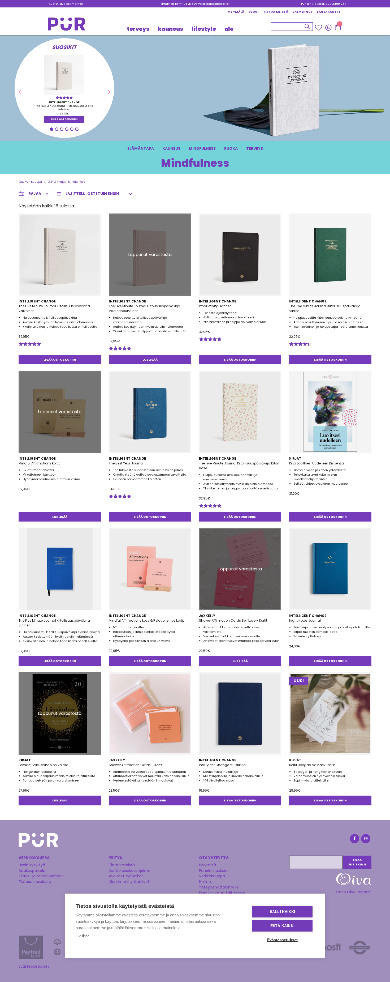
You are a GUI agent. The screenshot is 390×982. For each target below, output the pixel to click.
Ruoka (231, 148)
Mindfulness (202, 148)
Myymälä (236, 12)
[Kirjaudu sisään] (328, 27)
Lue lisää (150, 359)
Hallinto (206, 881)
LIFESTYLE (204, 28)
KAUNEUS (170, 28)
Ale (228, 28)
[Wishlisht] (319, 27)
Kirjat (62, 182)
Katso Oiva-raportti (353, 892)
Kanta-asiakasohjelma (129, 870)
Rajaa (34, 193)
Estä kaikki (282, 926)
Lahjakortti (328, 12)
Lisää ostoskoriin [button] (64, 119)
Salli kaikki (282, 912)
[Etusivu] (66, 25)
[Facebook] (354, 839)
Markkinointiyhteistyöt (129, 881)
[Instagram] (365, 839)
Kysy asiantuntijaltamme (222, 892)
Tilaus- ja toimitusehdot (41, 876)
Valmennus (302, 12)
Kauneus (171, 148)
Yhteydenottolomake (219, 887)
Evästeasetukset (34, 966)
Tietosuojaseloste (35, 881)
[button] (19, 92)
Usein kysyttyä (32, 865)
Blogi (254, 12)
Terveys (254, 148)
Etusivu (24, 182)
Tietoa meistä (275, 12)
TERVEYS (138, 28)
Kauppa (36, 182)
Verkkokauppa (212, 876)
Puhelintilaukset (213, 870)
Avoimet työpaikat (126, 876)
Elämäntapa (140, 148)
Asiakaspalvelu (32, 870)
